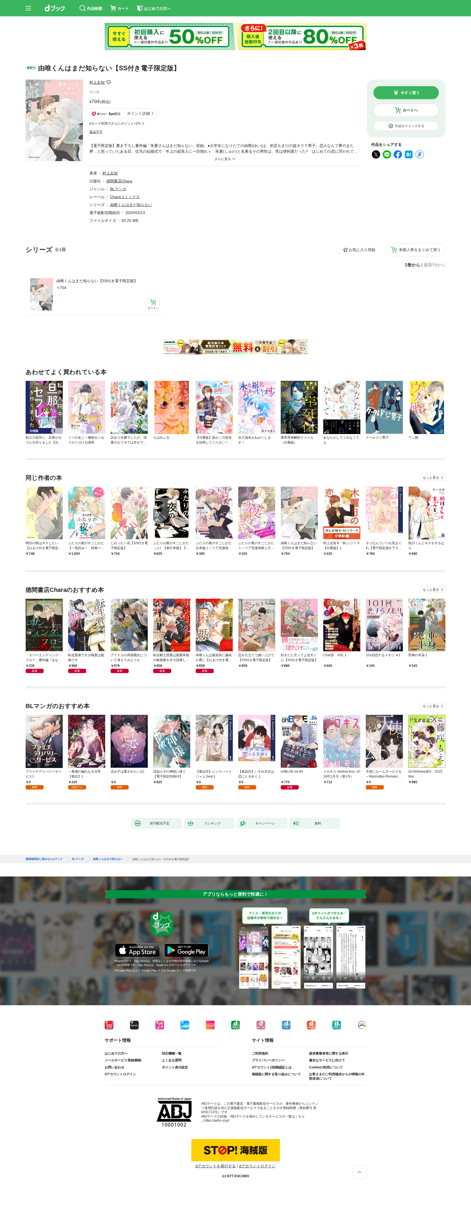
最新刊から (434, 265)
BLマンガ (118, 189)
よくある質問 (172, 1060)
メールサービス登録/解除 (123, 1060)
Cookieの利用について (326, 1067)
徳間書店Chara (119, 181)
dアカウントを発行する (215, 1166)
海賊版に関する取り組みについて (276, 1074)
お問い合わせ (114, 1067)
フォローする (108, 82)
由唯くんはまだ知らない (131, 205)
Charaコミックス (125, 197)
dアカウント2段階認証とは (272, 1067)
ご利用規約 (260, 1053)
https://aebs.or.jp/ (216, 1120)
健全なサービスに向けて (327, 1060)
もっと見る (431, 478)
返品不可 (95, 132)
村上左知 (97, 82)
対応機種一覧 (172, 1053)
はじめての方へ (116, 1053)
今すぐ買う (410, 93)
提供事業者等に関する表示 (328, 1053)
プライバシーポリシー (268, 1060)
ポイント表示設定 (175, 1067)
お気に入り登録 (362, 250)
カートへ (410, 110)
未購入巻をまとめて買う (420, 250)
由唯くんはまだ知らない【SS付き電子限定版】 (97, 281)
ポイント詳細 (138, 113)
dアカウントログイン (120, 1074)
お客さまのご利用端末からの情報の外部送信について (337, 1076)
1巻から (412, 265)
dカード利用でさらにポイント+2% (115, 123)
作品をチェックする (409, 126)
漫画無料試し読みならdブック (44, 859)
